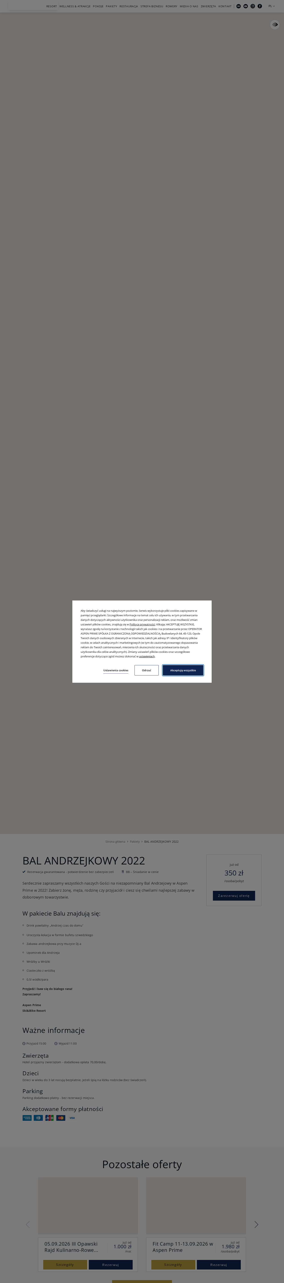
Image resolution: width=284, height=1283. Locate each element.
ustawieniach (147, 656)
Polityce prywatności (142, 624)
